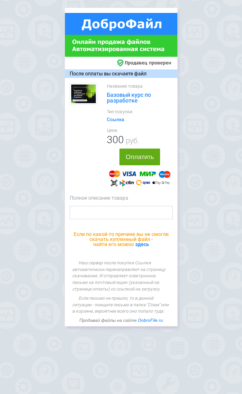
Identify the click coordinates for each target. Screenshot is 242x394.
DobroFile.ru (150, 320)
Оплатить (140, 156)
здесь (142, 244)
